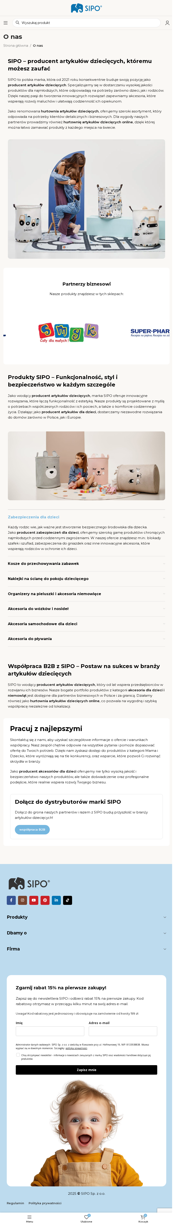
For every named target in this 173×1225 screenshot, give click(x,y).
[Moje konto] (167, 22)
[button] (33, 685)
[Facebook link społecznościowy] (11, 900)
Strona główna (15, 45)
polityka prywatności (76, 1048)
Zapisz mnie (86, 1070)
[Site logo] (86, 7)
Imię (19, 1023)
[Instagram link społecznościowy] (22, 900)
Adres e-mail (99, 1023)
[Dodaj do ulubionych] (40, 685)
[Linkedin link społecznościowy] (56, 900)
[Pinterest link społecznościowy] (45, 900)
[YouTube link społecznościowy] (33, 900)
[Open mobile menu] (5, 22)
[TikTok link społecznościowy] (67, 900)
